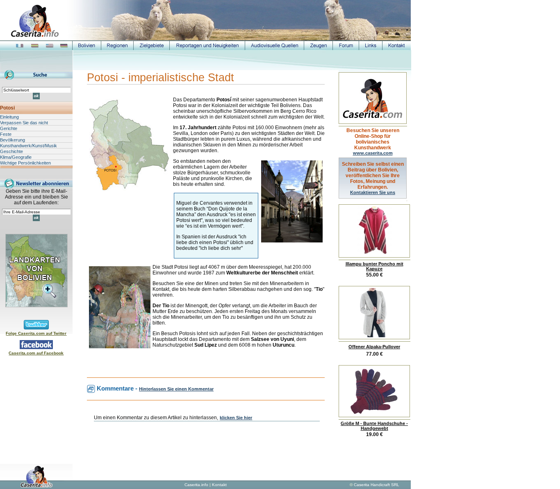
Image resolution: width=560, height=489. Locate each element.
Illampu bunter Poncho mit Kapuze (374, 266)
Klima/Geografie (16, 157)
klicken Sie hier (236, 417)
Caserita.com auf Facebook (36, 353)
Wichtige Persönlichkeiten (25, 162)
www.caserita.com (373, 153)
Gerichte (8, 128)
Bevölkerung (12, 139)
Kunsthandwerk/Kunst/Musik (28, 145)
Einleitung (9, 116)
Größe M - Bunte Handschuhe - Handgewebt (374, 426)
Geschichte (11, 151)
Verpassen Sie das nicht (24, 122)
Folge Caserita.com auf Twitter (36, 333)
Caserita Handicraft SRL (376, 484)
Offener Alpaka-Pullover (374, 346)
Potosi (7, 108)
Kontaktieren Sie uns (372, 192)
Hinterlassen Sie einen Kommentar (176, 388)
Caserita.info (196, 484)
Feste (5, 134)
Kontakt (219, 484)
